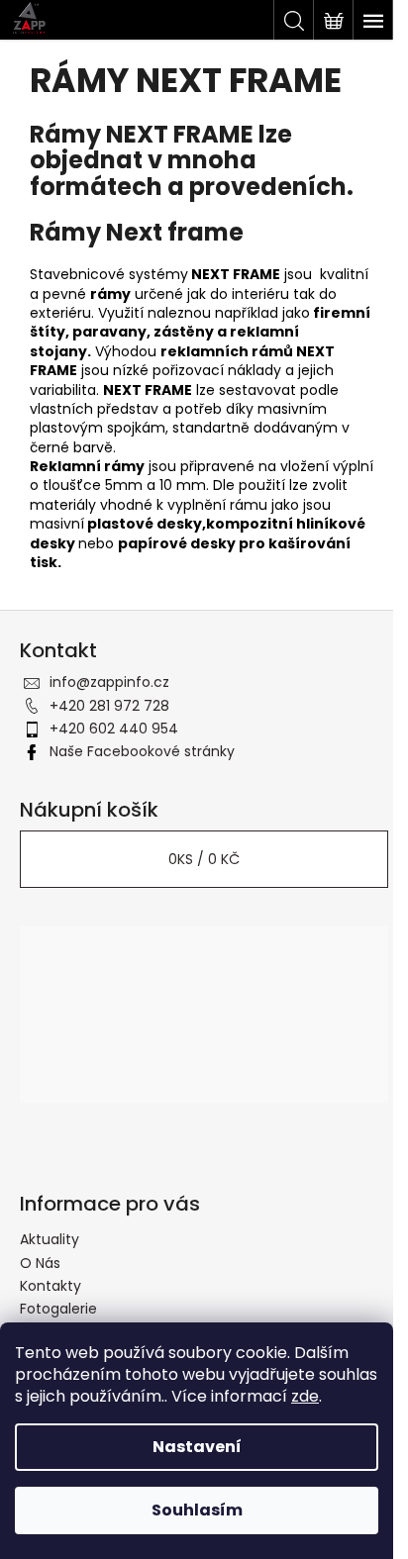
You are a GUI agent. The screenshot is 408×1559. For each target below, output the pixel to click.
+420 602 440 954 (114, 728)
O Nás (40, 1263)
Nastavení (197, 1446)
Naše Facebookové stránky (142, 751)
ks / (204, 859)
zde (305, 1396)
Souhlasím (197, 1510)
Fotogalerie (58, 1308)
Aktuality (49, 1239)
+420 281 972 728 (109, 706)
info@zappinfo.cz (109, 682)
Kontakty (50, 1286)
